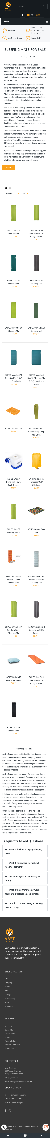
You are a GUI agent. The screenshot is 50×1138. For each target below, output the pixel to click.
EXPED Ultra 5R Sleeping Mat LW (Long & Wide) (36, 233)
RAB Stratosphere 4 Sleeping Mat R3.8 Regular (36, 630)
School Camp (10, 1006)
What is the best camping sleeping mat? (23, 851)
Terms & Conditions (12, 1045)
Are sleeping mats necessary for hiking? (23, 878)
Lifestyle (8, 995)
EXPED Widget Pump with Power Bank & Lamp (13, 482)
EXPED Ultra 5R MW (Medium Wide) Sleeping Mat (13, 630)
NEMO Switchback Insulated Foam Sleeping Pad (13, 579)
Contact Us (9, 1030)
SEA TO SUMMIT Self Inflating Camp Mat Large (36, 431)
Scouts (7, 1037)
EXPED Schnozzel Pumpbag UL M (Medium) (36, 482)
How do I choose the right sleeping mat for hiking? (24, 905)
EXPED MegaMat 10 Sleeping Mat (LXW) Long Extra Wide (13, 378)
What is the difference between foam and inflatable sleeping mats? (22, 892)
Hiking (7, 979)
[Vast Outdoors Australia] (9, 11)
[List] (10, 188)
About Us (8, 1026)
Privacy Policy (10, 1048)
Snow (7, 1002)
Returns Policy (10, 1041)
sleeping (6, 814)
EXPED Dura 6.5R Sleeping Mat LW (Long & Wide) (36, 680)
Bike (6, 991)
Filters (8, 167)
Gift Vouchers (10, 1034)
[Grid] (6, 188)
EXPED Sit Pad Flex (13, 428)
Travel (7, 987)
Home (16, 57)
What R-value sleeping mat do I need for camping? (22, 865)
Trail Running (10, 998)
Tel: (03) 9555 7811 (12, 1077)
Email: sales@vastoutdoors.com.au (18, 1081)
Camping (8, 983)
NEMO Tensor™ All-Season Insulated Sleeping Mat (36, 579)
